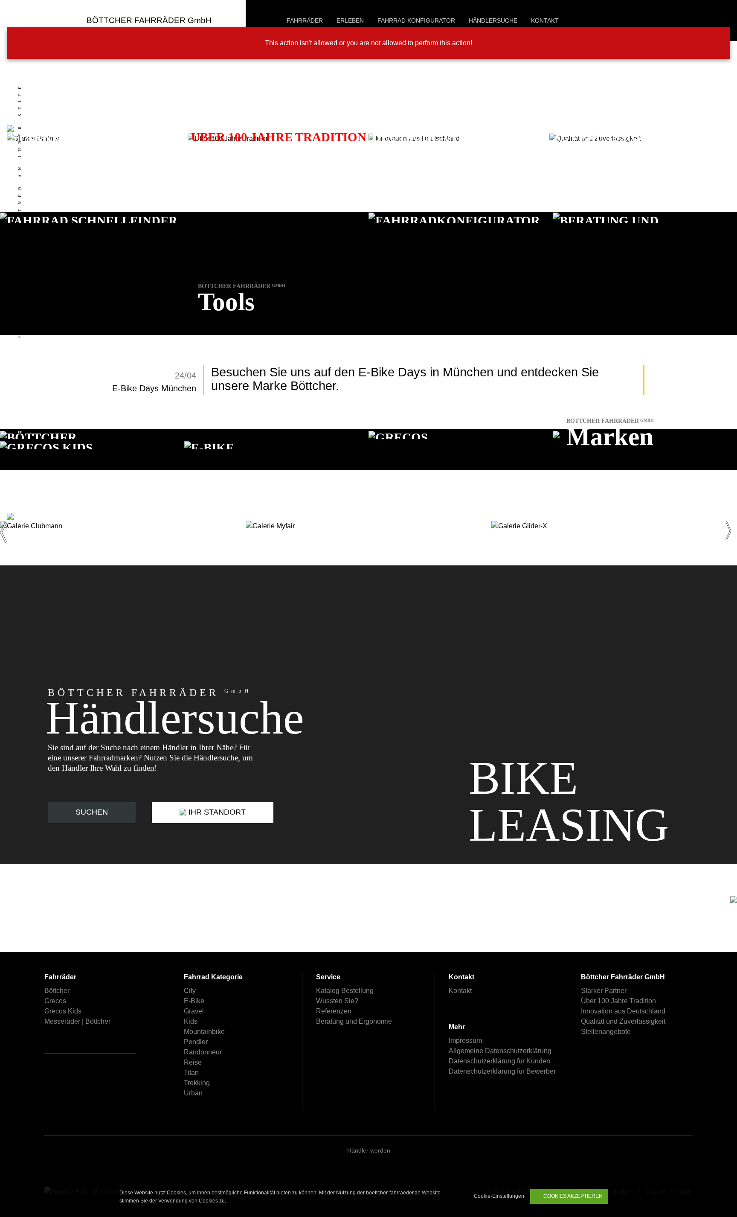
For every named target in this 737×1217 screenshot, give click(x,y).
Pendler (196, 1041)
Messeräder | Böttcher (77, 1021)
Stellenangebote (606, 1031)
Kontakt (460, 990)
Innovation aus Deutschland (623, 1011)
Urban (193, 1093)
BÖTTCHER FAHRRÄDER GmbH (149, 20)
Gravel (194, 1011)
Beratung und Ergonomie (354, 1021)
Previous (7, 526)
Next (730, 526)
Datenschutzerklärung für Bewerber (502, 1071)
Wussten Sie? (337, 1000)
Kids (190, 1021)
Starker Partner (604, 990)
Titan (191, 1072)
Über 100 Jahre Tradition (618, 1000)
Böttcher (57, 990)
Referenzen (333, 1011)
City (190, 990)
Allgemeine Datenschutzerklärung (500, 1050)
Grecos (55, 1000)
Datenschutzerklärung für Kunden (499, 1061)
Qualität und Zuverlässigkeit (623, 1021)
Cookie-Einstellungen (498, 1196)
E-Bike (194, 1000)
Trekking (197, 1082)
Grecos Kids (62, 1011)
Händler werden (368, 1150)
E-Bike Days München (154, 388)
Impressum (465, 1040)
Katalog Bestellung (345, 990)
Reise (193, 1062)
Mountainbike (204, 1031)
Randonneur (203, 1052)
